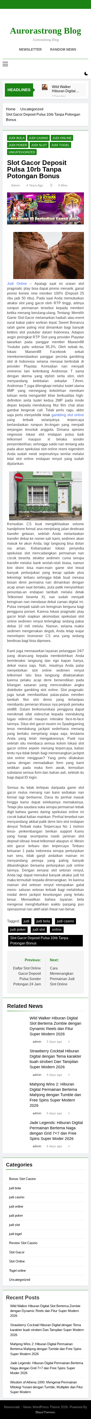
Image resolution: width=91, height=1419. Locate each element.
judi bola (17, 138)
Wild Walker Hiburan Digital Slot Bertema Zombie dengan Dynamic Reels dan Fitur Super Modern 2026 (64, 89)
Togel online (17, 1270)
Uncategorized (22, 152)
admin (15, 185)
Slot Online (17, 1261)
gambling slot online (67, 415)
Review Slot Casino (23, 1243)
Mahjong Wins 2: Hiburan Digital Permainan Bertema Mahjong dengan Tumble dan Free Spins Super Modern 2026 (55, 1095)
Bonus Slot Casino (22, 1179)
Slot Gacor (17, 1252)
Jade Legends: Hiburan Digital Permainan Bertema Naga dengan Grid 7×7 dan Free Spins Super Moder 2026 (46, 1368)
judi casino (38, 138)
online (57, 929)
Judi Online (17, 283)
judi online (62, 138)
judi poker (18, 145)
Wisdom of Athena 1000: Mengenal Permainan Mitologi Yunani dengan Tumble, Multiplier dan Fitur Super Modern (46, 1387)
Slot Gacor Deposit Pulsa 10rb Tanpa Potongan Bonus (39, 940)
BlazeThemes (45, 1412)
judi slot (39, 145)
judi (26, 921)
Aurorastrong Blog (45, 31)
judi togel (60, 145)
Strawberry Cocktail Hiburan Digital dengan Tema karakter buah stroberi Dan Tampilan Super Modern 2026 (47, 1330)
